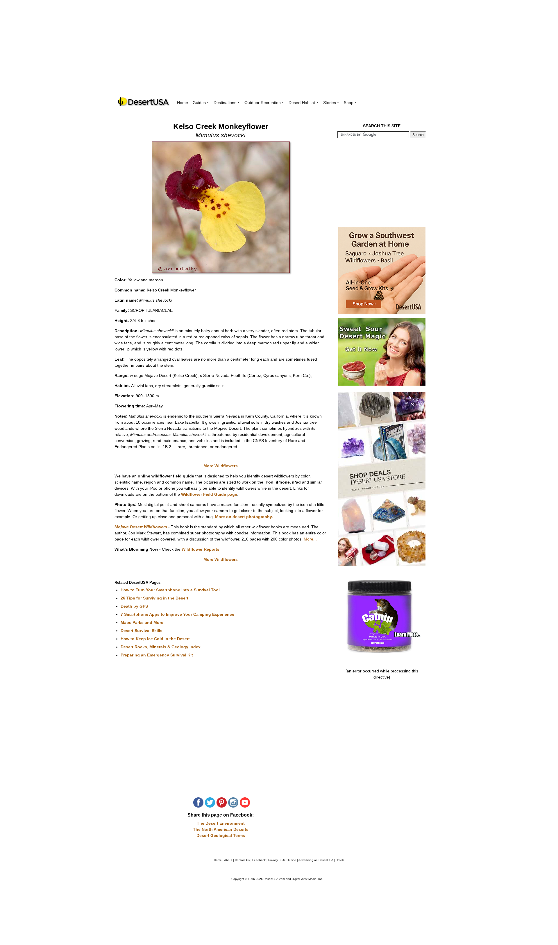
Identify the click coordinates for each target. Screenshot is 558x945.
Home (182, 102)
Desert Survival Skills (141, 630)
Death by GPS (134, 606)
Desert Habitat (302, 102)
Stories (329, 102)
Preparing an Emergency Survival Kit (157, 655)
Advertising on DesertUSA (315, 860)
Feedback (259, 860)
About (228, 860)
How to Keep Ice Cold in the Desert (155, 638)
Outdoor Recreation (262, 102)
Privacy (273, 860)
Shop (348, 102)
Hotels (340, 860)
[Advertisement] (279, 52)
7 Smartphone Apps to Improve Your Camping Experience (177, 614)
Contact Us (242, 860)
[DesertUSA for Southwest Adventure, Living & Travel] (144, 102)
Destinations (225, 102)
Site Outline (288, 860)
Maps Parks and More (142, 622)
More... (310, 539)
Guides (199, 102)
